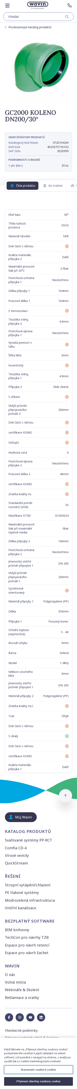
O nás (10, 974)
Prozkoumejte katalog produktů (30, 27)
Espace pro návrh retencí (27, 945)
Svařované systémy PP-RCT (28, 840)
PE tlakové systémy (22, 892)
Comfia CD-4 (15, 847)
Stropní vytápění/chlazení (27, 884)
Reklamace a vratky (22, 997)
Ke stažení (55, 186)
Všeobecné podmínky (21, 1030)
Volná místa (15, 982)
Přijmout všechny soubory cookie (38, 1081)
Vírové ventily (17, 855)
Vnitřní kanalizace (20, 907)
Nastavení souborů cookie (38, 1069)
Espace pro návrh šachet (26, 952)
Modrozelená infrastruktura (30, 900)
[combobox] (38, 16)
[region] (38, 1063)
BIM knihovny (17, 929)
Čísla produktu (25, 186)
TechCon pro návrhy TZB (27, 937)
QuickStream (16, 863)
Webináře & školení (22, 989)
